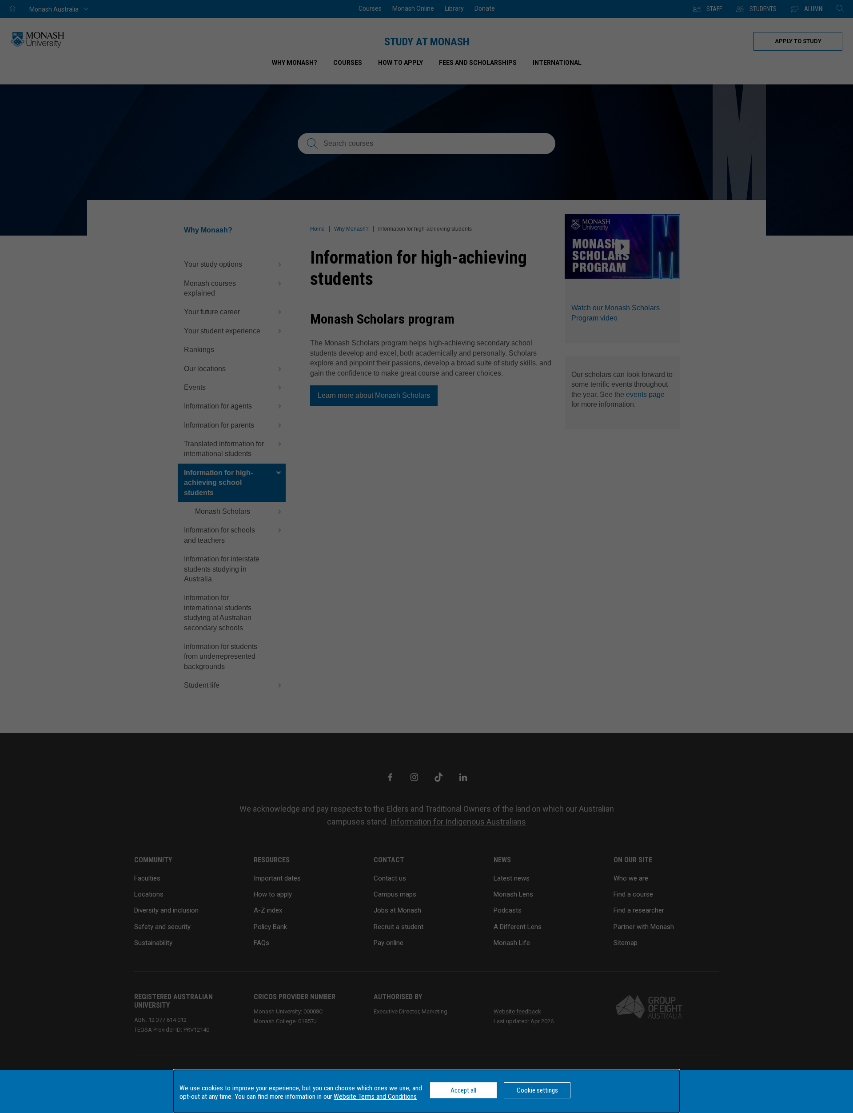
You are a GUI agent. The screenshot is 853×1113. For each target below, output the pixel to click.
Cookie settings (537, 1090)
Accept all (463, 1090)
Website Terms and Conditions (375, 1097)
